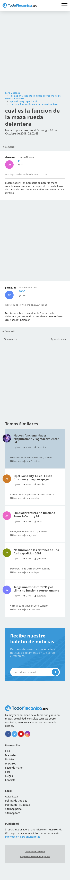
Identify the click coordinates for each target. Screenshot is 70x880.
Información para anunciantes (22, 836)
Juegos (9, 775)
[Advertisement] (35, 51)
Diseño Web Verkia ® (35, 851)
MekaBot (10, 763)
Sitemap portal (13, 808)
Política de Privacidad (17, 804)
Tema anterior (11, 339)
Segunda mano (14, 767)
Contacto (10, 780)
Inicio (8, 751)
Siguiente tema (58, 339)
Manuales (10, 755)
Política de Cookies (16, 800)
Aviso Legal (11, 796)
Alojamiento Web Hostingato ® (35, 856)
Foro (8, 771)
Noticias (9, 759)
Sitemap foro (12, 813)
